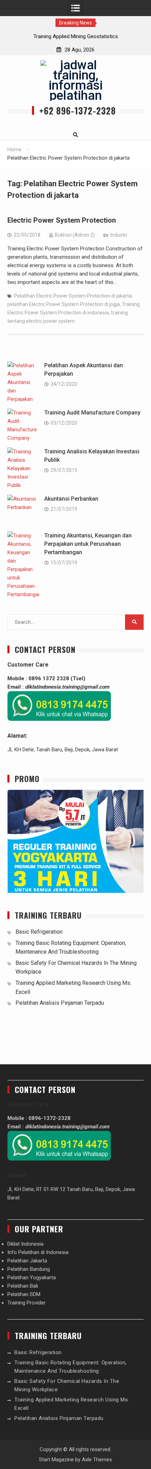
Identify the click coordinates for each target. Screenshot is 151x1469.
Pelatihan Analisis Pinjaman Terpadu (59, 1003)
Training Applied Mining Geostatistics (75, 36)
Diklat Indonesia (25, 1244)
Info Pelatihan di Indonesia (37, 1252)
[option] (75, 36)
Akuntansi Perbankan (71, 498)
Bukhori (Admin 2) (75, 235)
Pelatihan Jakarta (27, 1261)
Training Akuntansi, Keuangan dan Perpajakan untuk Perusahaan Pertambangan (88, 544)
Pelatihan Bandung (28, 1269)
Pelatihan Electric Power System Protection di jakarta (73, 296)
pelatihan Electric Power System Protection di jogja (63, 304)
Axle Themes (97, 1459)
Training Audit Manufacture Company (92, 412)
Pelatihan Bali (22, 1286)
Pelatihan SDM (23, 1294)
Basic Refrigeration (39, 931)
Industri (119, 235)
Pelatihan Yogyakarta (31, 1277)
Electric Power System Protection (61, 220)
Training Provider (26, 1303)
